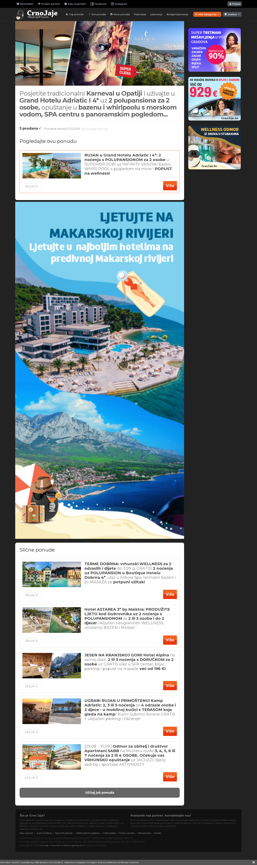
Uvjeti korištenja (44, 833)
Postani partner (49, 4)
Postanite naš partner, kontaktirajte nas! (161, 815)
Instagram (121, 4)
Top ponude (74, 14)
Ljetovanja (156, 14)
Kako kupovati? (75, 4)
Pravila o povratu (126, 833)
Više (170, 185)
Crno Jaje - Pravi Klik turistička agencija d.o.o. (62, 845)
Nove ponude (120, 14)
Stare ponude (144, 833)
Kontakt (157, 833)
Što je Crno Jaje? (32, 815)
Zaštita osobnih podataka (87, 833)
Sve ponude (97, 14)
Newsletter (25, 4)
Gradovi (232, 14)
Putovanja (140, 14)
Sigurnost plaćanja (63, 833)
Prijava (234, 4)
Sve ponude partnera (94, 128)
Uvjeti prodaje (109, 833)
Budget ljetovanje (177, 14)
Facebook (100, 4)
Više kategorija (207, 14)
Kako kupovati (26, 833)
